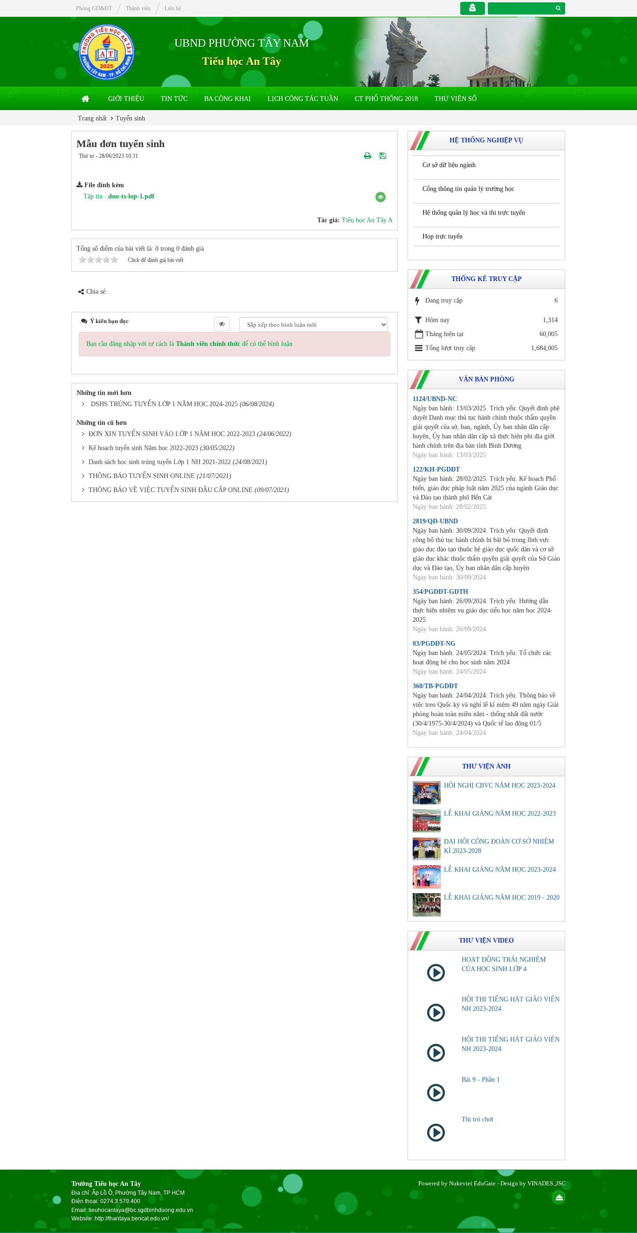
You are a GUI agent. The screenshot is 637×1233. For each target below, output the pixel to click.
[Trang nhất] (86, 99)
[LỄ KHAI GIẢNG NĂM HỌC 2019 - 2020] (427, 904)
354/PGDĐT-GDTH (440, 591)
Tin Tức (174, 98)
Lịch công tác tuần (303, 98)
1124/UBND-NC (435, 398)
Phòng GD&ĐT (94, 8)
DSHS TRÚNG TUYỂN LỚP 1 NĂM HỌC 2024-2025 (164, 404)
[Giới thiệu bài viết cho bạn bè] (357, 156)
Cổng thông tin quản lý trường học (468, 188)
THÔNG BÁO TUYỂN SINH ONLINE (142, 475)
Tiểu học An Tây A (367, 220)
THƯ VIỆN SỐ (456, 98)
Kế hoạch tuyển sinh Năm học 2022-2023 (143, 447)
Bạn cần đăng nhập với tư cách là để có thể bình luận (189, 343)
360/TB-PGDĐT (435, 686)
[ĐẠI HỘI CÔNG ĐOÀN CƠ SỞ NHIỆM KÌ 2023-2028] (427, 848)
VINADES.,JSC (546, 1183)
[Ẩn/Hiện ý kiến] (222, 324)
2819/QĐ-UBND (435, 521)
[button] (380, 197)
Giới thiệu (126, 98)
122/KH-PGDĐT (436, 469)
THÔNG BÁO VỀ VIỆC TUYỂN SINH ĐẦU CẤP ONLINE (171, 489)
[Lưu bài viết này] (384, 156)
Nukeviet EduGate (472, 1183)
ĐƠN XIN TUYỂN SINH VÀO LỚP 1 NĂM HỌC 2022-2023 (172, 433)
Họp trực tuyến (442, 236)
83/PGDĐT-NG (434, 643)
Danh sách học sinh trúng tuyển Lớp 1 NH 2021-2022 (160, 461)
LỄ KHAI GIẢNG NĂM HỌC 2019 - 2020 (502, 897)
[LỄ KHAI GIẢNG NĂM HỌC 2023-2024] (427, 876)
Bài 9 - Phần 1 (481, 1079)
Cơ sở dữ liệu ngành (449, 165)
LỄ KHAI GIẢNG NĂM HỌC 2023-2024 (500, 869)
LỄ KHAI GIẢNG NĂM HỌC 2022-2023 (500, 813)
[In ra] (368, 156)
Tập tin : (118, 196)
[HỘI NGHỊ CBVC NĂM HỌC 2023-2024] (427, 792)
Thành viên (138, 8)
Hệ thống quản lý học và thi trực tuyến (473, 212)
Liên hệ (173, 8)
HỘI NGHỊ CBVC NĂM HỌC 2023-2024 (499, 785)
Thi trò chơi (477, 1119)
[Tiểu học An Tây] (106, 51)
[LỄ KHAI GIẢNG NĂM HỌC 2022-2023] (427, 820)
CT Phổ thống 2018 (386, 98)
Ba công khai (227, 98)
